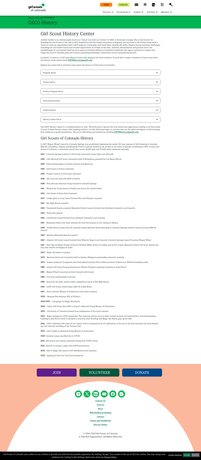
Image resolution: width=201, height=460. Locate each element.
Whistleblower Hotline (101, 413)
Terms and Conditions (100, 421)
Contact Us (100, 401)
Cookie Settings (175, 455)
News (100, 409)
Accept (187, 455)
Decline (195, 455)
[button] (136, 6)
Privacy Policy (100, 424)
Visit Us (100, 405)
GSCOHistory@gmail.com (80, 60)
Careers (100, 417)
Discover (31, 17)
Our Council (39, 17)
